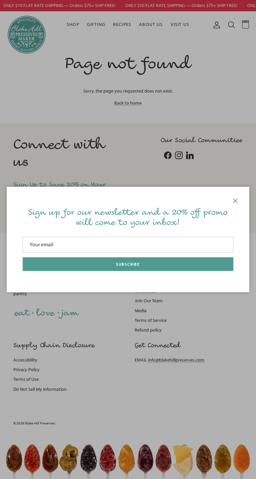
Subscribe (128, 264)
